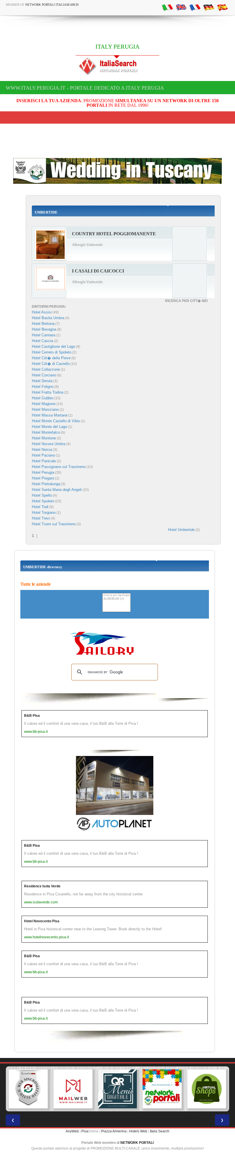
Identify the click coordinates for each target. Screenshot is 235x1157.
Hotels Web (138, 1131)
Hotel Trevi (41, 518)
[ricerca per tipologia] (116, 595)
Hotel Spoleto (43, 501)
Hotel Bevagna (44, 329)
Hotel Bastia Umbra (48, 318)
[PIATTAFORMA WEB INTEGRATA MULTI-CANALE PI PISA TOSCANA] (28, 1088)
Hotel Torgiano (44, 512)
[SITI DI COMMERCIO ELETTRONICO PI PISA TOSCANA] (206, 1088)
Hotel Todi (40, 507)
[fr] (195, 7)
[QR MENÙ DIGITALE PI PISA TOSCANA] (117, 1088)
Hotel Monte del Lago (49, 427)
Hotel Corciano (44, 375)
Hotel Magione (44, 404)
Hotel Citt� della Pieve (51, 358)
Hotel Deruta (42, 381)
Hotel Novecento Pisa (41, 921)
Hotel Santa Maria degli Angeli (57, 489)
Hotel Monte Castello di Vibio (56, 421)
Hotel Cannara (43, 335)
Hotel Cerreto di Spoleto (51, 352)
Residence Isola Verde (42, 886)
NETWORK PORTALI (137, 1143)
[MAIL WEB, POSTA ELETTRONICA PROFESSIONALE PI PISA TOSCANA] (73, 1088)
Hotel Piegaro (43, 478)
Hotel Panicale (44, 461)
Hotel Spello (42, 495)
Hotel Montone (44, 438)
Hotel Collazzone (46, 369)
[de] (208, 7)
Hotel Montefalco (46, 432)
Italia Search (159, 1131)
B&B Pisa (32, 716)
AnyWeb (72, 1131)
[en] (181, 7)
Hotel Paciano (43, 455)
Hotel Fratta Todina (47, 392)
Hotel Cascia (42, 341)
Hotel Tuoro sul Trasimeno (54, 524)
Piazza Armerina (114, 1131)
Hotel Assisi (42, 312)
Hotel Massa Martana (49, 415)
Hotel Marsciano (45, 409)
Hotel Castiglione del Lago (53, 346)
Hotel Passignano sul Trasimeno (59, 467)
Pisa (84, 1131)
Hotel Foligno (43, 386)
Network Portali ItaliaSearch (52, 4)
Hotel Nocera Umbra (48, 444)
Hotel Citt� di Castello (51, 364)
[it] (167, 7)
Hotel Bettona (43, 323)
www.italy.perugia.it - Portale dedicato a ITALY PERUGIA (85, 88)
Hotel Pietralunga (46, 484)
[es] (222, 7)
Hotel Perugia (43, 472)
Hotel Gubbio (42, 398)
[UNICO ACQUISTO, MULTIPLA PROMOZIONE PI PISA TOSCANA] (162, 1088)
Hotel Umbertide (181, 530)
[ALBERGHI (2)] (116, 599)
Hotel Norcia (42, 449)
